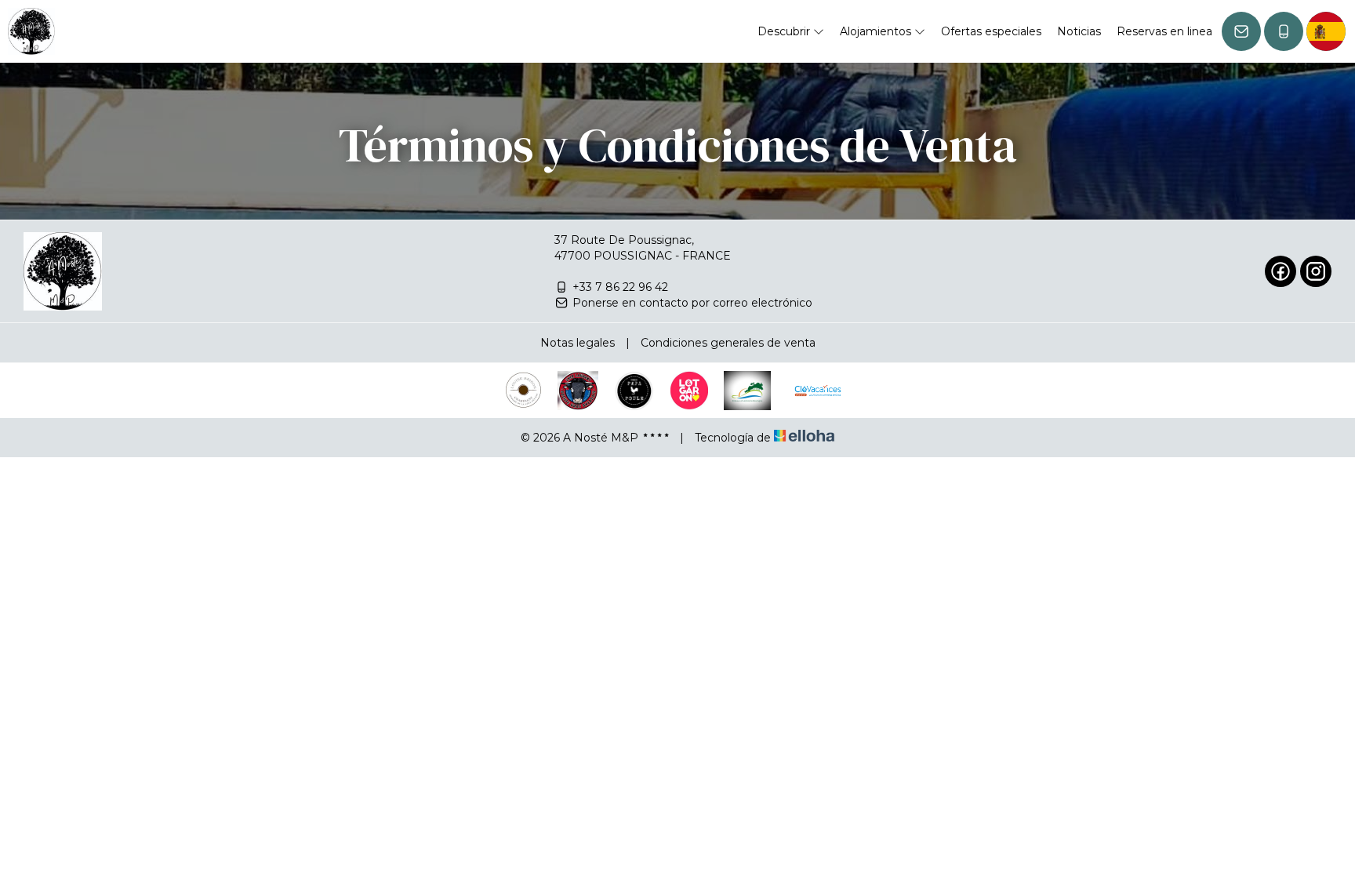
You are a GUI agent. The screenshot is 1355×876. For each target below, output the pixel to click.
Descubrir (785, 31)
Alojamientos (877, 31)
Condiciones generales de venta (728, 343)
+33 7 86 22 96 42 (620, 287)
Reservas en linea (1164, 31)
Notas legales (577, 343)
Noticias (1079, 31)
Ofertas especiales (991, 31)
